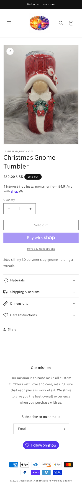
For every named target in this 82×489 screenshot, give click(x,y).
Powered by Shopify (60, 480)
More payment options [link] (41, 248)
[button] (9, 23)
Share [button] (12, 329)
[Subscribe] (64, 429)
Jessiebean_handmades (33, 480)
